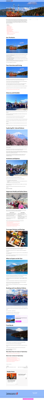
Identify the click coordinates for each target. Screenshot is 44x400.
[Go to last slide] (7, 378)
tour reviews (28, 6)
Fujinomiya (20, 6)
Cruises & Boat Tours (17, 6)
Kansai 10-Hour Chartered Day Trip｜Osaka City (11, 367)
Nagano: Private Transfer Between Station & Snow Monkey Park (23, 367)
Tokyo (25, 6)
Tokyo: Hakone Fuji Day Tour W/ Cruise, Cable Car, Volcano (13, 89)
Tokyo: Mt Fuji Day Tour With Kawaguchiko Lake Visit (12, 224)
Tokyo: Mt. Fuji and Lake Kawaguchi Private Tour (12, 357)
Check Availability (18, 321)
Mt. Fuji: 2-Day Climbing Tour (10, 222)
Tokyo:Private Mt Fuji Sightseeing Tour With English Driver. (13, 221)
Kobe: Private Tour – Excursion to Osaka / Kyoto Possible (22, 374)
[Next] (26, 378)
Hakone (22, 6)
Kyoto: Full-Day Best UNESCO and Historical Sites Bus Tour (11, 381)
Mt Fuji (24, 6)
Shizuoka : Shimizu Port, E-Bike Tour (11, 361)
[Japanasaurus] (9, 1)
